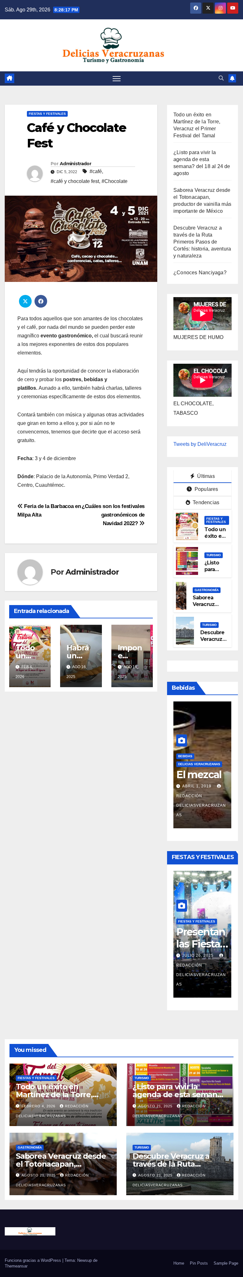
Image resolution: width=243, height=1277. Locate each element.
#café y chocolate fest (75, 181)
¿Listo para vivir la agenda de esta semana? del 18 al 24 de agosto (179, 1094)
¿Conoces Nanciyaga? (200, 272)
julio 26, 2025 (198, 955)
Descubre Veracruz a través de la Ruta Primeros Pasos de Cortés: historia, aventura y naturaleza (202, 241)
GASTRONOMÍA (207, 590)
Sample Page (226, 1263)
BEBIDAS (185, 756)
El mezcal (198, 774)
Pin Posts (199, 1263)
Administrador (75, 163)
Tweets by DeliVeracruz (200, 444)
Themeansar (16, 1266)
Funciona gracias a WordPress (33, 1260)
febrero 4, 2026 (39, 1106)
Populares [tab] (205, 489)
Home (178, 1263)
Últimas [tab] (205, 476)
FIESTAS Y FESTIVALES (47, 113)
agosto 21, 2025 (156, 1106)
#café (96, 171)
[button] (221, 78)
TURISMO (213, 555)
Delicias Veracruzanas (199, 764)
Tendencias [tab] (205, 502)
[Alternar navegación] (116, 78)
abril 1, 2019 (197, 786)
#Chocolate (115, 181)
